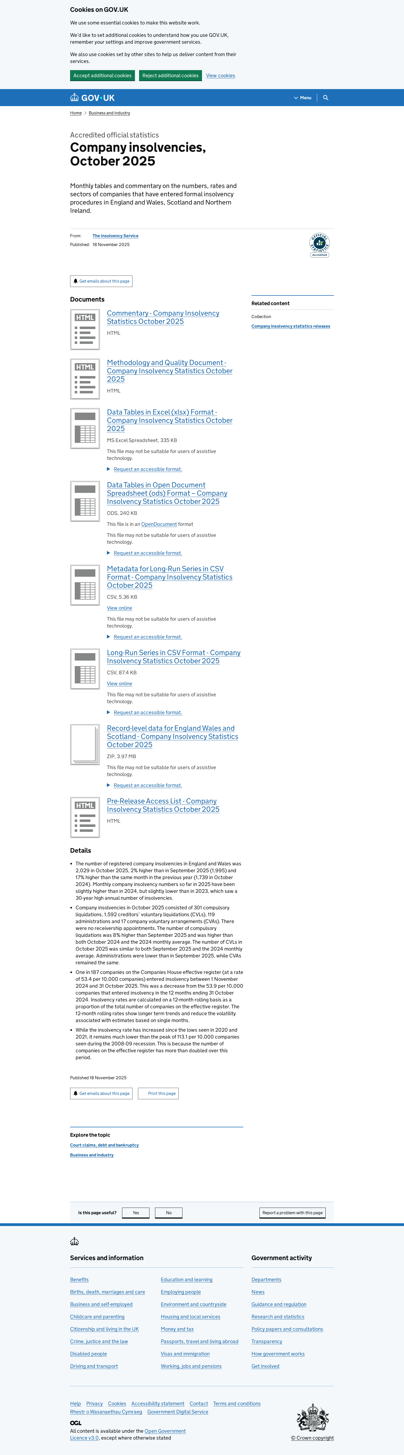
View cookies (220, 75)
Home (76, 112)
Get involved (265, 1366)
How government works (278, 1354)
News (258, 1292)
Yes (141, 1212)
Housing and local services (190, 1316)
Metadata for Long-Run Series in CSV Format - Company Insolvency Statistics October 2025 (170, 577)
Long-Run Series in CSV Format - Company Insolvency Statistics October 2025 (174, 656)
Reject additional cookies (170, 75)
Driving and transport (94, 1366)
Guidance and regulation (278, 1304)
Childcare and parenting (97, 1316)
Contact (199, 1403)
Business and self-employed (101, 1304)
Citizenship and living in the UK (104, 1329)
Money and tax (177, 1329)
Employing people (181, 1292)
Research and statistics (278, 1316)
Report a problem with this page (292, 1212)
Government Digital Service (177, 1412)
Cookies (117, 1403)
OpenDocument (159, 524)
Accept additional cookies (102, 75)
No (174, 1212)
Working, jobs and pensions (191, 1366)
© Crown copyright (312, 1438)
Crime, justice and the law (99, 1341)
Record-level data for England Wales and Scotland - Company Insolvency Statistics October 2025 (172, 736)
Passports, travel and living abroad (200, 1341)
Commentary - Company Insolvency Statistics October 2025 (163, 317)
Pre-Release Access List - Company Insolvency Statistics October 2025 (163, 805)
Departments (266, 1279)
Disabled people (88, 1354)
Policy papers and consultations (287, 1329)
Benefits (79, 1279)
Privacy (94, 1403)
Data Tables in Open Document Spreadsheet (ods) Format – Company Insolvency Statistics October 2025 (167, 493)
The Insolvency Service (116, 235)
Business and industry (109, 112)
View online (119, 608)
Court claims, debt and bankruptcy (104, 1145)
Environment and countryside (193, 1304)
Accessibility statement (157, 1403)
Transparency (266, 1341)
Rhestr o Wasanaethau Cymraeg (106, 1412)
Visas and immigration (185, 1354)
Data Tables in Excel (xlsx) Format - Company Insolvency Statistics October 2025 (170, 420)
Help (75, 1403)
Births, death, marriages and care (107, 1292)
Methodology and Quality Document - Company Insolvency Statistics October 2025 (170, 370)
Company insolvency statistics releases (290, 326)
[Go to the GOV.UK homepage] (92, 98)
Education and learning (186, 1279)
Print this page (162, 1093)
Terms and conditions (237, 1403)
